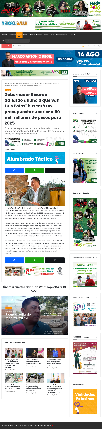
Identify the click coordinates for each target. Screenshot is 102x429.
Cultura (32, 35)
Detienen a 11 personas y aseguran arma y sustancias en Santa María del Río (34, 388)
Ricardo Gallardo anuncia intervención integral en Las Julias (12, 387)
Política (25, 35)
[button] (35, 190)
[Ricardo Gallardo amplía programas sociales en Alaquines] (35, 353)
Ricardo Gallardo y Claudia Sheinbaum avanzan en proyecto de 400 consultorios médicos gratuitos (55, 388)
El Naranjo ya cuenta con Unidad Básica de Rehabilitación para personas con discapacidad (12, 363)
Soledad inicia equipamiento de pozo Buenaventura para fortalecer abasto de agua (38, 46)
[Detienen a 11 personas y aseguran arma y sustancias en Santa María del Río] (35, 378)
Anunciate (72, 35)
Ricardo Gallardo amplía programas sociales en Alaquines (33, 362)
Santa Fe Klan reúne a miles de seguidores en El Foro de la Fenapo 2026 (55, 362)
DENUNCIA (10, 308)
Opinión (46, 35)
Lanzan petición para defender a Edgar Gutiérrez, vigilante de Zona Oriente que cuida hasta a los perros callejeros (22, 316)
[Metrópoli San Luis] (14, 23)
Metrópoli (12, 35)
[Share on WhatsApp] (34, 170)
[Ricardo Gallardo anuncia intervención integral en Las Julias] (14, 378)
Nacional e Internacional (59, 35)
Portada (5, 35)
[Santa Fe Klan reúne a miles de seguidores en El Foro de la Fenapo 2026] (56, 353)
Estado (19, 35)
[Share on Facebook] (14, 170)
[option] (34, 315)
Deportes (39, 35)
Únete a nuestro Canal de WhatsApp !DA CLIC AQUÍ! (34, 289)
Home (8, 83)
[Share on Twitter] (55, 170)
